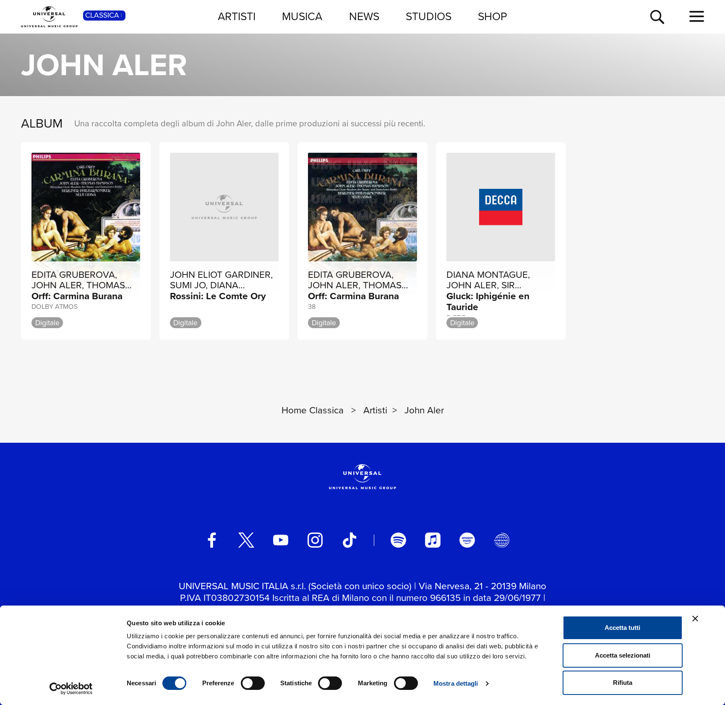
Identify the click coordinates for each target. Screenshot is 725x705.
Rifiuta (622, 682)
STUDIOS (428, 16)
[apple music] (432, 540)
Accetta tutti (622, 627)
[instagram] (315, 540)
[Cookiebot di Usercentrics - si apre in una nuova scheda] (71, 688)
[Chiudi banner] (695, 618)
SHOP (492, 16)
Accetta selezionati (622, 655)
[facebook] (212, 540)
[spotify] (398, 540)
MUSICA (302, 16)
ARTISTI (237, 16)
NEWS (364, 16)
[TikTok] (349, 540)
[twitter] (246, 540)
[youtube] (281, 540)
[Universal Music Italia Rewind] (501, 540)
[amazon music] (467, 540)
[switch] (253, 683)
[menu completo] (696, 17)
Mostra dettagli (455, 683)
